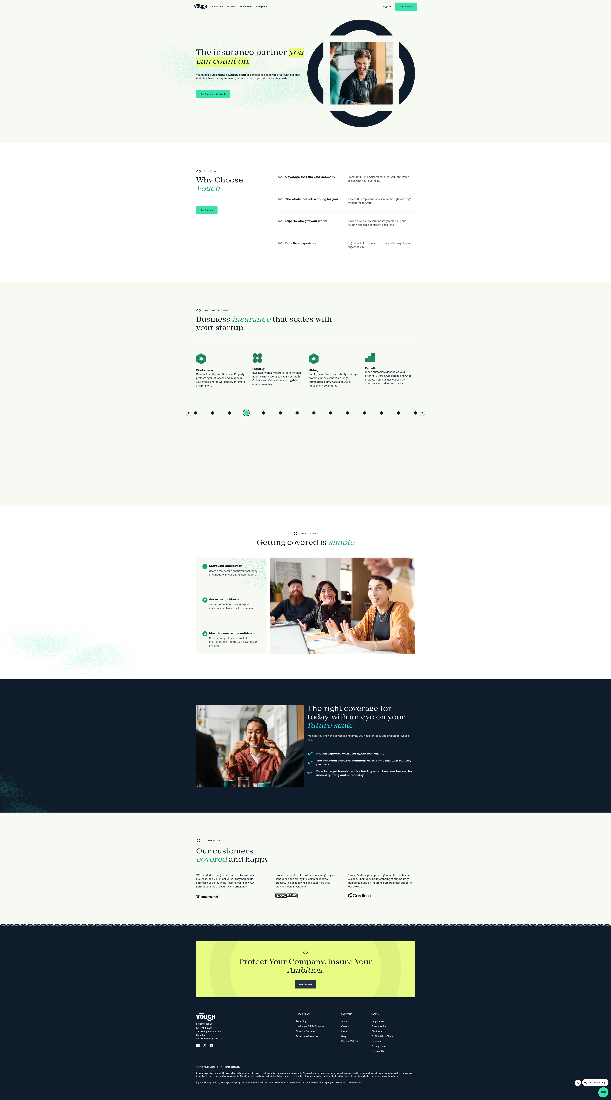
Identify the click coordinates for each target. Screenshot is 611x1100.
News (344, 1031)
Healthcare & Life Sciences (310, 1026)
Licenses (376, 1041)
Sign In (387, 6)
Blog (343, 1036)
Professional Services (307, 1036)
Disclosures (378, 1031)
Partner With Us (349, 1041)
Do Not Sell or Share (382, 1036)
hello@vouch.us (204, 1023)
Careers (345, 1026)
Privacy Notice (379, 1046)
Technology (302, 1021)
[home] (200, 7)
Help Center (378, 1021)
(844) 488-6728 (204, 1028)
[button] (217, 6)
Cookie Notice (379, 1026)
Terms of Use (378, 1051)
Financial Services (305, 1031)
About (344, 1021)
